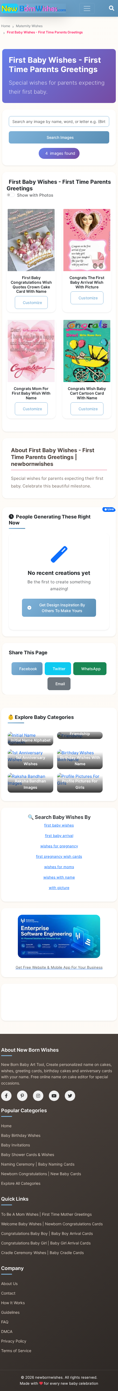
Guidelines (10, 1312)
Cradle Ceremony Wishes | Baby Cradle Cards (42, 1252)
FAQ (5, 1322)
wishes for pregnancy (59, 846)
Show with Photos (35, 195)
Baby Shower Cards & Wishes (27, 1154)
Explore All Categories (20, 1183)
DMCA (6, 1331)
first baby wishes (59, 825)
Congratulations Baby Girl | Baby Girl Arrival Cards (46, 1243)
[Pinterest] (22, 1096)
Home (5, 26)
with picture (59, 887)
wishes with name (59, 877)
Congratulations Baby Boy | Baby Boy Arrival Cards (47, 1233)
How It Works (13, 1302)
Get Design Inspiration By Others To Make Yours (62, 608)
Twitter (59, 668)
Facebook (28, 668)
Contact (8, 1293)
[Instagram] (38, 1096)
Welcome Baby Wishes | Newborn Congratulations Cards (52, 1223)
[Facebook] (6, 1096)
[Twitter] (70, 1096)
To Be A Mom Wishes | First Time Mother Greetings (46, 1214)
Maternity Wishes (29, 26)
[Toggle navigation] (87, 8)
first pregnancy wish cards (59, 856)
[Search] (111, 8)
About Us (9, 1283)
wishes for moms (59, 867)
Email (60, 683)
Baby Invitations (15, 1145)
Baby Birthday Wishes (20, 1135)
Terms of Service (16, 1350)
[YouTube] (54, 1096)
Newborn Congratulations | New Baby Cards (41, 1173)
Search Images (60, 137)
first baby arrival (59, 835)
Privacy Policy (13, 1341)
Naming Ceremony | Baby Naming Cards (37, 1164)
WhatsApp (91, 668)
